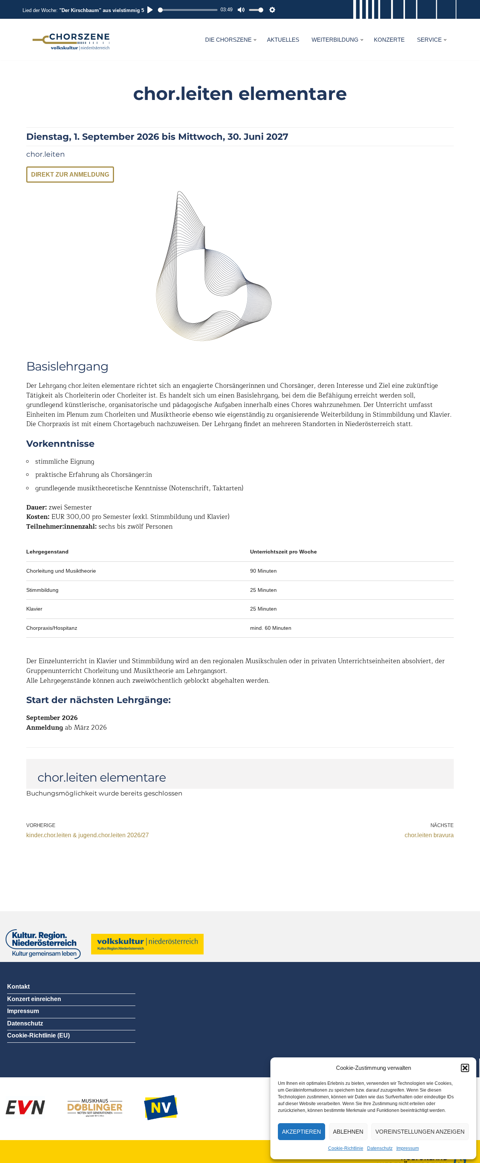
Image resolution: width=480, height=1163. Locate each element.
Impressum (407, 1148)
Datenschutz (380, 1148)
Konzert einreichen (34, 999)
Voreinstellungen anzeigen (420, 1131)
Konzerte (389, 39)
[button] (465, 1068)
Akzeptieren (301, 1131)
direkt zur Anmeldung (70, 174)
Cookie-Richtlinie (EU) (38, 1035)
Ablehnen (348, 1131)
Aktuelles (283, 39)
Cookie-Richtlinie (345, 1148)
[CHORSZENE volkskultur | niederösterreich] (71, 39)
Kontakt (18, 986)
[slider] (188, 10)
